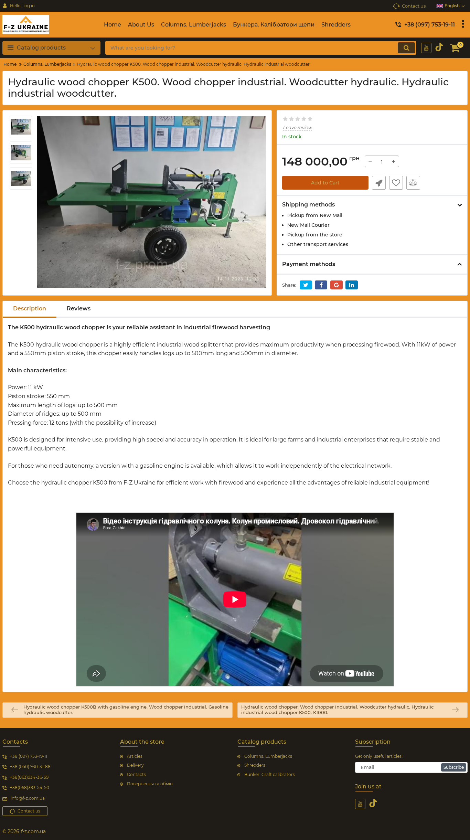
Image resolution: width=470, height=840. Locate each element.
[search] (406, 47)
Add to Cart (325, 183)
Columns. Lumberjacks (268, 756)
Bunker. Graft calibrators (269, 774)
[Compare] (413, 183)
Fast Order (379, 183)
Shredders (254, 765)
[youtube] (426, 48)
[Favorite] (396, 183)
